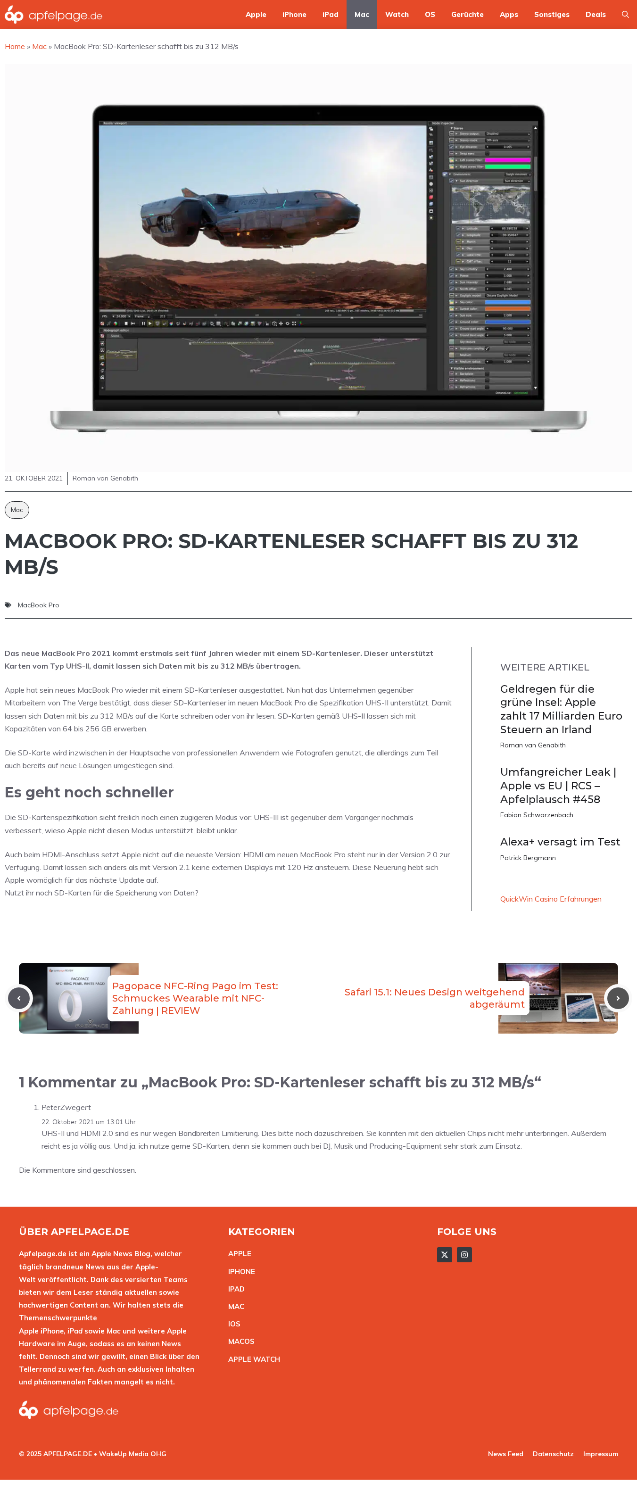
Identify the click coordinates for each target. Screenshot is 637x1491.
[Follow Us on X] (444, 1254)
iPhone (294, 14)
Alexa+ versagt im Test (560, 842)
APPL (237, 1253)
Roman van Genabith (533, 745)
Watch (397, 14)
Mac (362, 14)
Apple (256, 14)
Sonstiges (552, 14)
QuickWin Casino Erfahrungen (551, 898)
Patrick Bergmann (528, 857)
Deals (596, 14)
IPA (234, 1288)
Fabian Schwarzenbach (536, 815)
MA (234, 1306)
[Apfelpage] (54, 14)
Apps (509, 14)
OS (430, 14)
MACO (239, 1341)
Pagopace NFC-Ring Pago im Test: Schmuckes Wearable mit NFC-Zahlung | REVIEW (195, 998)
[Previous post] (19, 998)
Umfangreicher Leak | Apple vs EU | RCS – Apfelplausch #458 (558, 785)
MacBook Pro (38, 605)
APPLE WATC (251, 1359)
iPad (331, 14)
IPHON (239, 1271)
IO (232, 1323)
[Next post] (618, 998)
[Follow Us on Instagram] (464, 1254)
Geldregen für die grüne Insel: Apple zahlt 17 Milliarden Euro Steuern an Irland (561, 709)
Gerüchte (467, 14)
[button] (625, 14)
